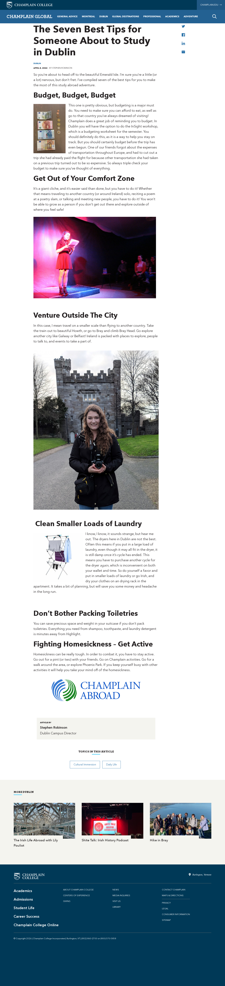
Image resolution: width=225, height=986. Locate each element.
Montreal (88, 16)
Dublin (103, 16)
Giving (66, 901)
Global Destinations (125, 16)
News (115, 889)
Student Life (24, 908)
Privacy (166, 903)
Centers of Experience (76, 895)
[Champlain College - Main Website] (30, 4)
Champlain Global (29, 16)
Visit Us (116, 901)
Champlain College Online (36, 925)
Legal (165, 908)
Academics (172, 16)
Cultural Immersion (85, 764)
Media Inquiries (121, 895)
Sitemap (166, 920)
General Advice (67, 16)
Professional (152, 16)
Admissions (23, 899)
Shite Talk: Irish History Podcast (112, 823)
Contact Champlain (173, 889)
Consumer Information (176, 914)
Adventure (191, 16)
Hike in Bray (180, 823)
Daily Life (111, 764)
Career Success (26, 916)
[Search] (214, 16)
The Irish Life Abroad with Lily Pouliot (44, 825)
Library (116, 907)
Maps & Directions (172, 895)
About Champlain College (78, 889)
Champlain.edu (210, 4)
